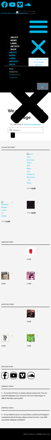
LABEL (13, 43)
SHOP (13, 49)
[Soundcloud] (27, 4)
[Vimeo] (20, 4)
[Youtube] (12, 4)
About (14, 37)
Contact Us (13, 72)
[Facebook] (4, 4)
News (13, 40)
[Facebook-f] (4, 375)
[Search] (13, 135)
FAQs (11, 69)
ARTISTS (14, 46)
